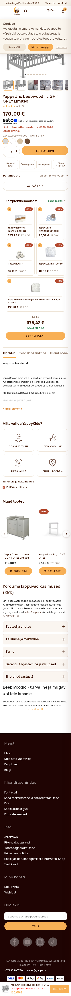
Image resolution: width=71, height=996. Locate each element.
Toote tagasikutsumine (20, 848)
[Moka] (27, 141)
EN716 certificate (16, 487)
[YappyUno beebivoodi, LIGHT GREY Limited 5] (57, 85)
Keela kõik (14, 47)
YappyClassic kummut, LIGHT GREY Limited (18, 556)
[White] (12, 141)
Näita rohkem (11, 408)
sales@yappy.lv (32, 612)
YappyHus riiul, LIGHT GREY (52, 556)
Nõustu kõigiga (40, 47)
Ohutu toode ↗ (61, 164)
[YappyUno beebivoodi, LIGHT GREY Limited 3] (32, 85)
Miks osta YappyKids (17, 759)
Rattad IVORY (15, 263)
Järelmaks (11, 837)
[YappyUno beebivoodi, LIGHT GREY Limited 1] (8, 85)
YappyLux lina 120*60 (51, 263)
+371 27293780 (11, 616)
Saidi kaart (11, 864)
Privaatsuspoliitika (16, 853)
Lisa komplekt (35, 335)
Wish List (10, 892)
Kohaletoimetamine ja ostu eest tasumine (32, 798)
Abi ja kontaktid (58, 3)
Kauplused (11, 764)
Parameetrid (33, 175)
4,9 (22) (14, 106)
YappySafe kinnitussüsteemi (49, 229)
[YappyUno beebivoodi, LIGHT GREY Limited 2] (20, 85)
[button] (8, 11)
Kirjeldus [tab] (9, 353)
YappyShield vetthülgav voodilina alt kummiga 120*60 (34, 301)
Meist (8, 753)
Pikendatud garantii (17, 842)
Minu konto (11, 887)
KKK (6, 803)
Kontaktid (10, 792)
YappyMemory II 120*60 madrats (17, 229)
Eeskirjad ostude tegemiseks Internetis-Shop (34, 859)
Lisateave (61, 47)
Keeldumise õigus (16, 809)
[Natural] (20, 141)
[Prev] (4, 533)
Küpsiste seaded (15, 814)
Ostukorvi (45, 151)
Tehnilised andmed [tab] (32, 353)
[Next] (66, 533)
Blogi (7, 770)
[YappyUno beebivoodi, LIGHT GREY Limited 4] (45, 85)
